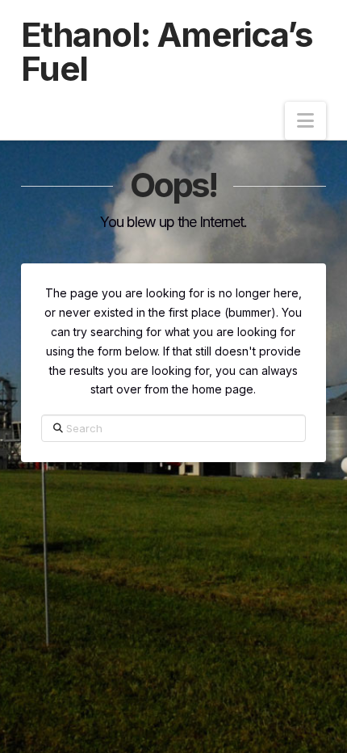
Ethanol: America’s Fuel (167, 52)
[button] (305, 121)
